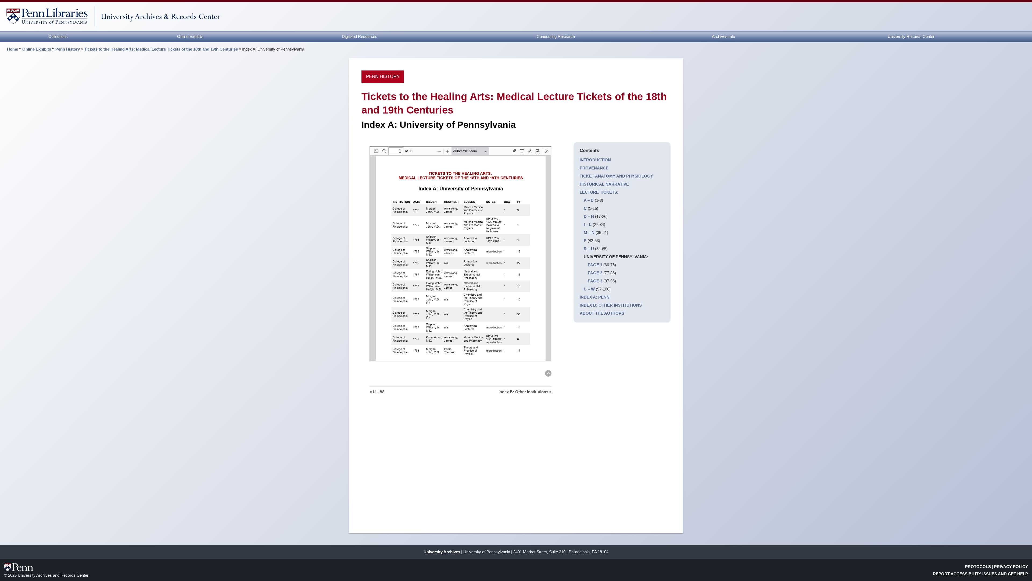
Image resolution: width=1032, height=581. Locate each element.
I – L (588, 224)
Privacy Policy (1011, 566)
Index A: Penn (595, 297)
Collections (58, 36)
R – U (589, 248)
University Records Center (911, 36)
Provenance (594, 168)
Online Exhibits (190, 36)
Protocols (978, 566)
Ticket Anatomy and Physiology (616, 176)
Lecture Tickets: (599, 192)
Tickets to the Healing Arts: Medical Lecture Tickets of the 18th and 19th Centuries (161, 49)
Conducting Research (556, 36)
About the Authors (602, 313)
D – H (589, 216)
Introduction (595, 160)
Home (12, 49)
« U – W (377, 391)
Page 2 (595, 273)
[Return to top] (548, 374)
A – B (589, 200)
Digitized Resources (359, 36)
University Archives (442, 552)
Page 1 (595, 265)
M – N (589, 232)
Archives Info (723, 36)
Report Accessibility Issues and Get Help (980, 574)
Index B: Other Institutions (611, 305)
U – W (589, 289)
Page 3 (595, 281)
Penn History (67, 49)
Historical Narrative (604, 184)
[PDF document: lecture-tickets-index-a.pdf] (460, 254)
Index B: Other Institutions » (525, 391)
